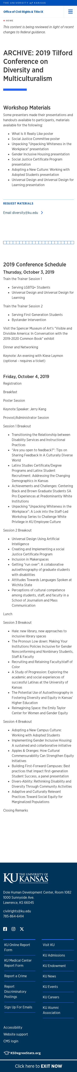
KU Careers (51, 997)
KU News (49, 976)
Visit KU (49, 945)
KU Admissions (54, 955)
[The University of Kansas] (25, 881)
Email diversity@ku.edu (21, 212)
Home (9, 20)
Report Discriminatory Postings (15, 991)
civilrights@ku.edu (17, 911)
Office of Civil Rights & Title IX (23, 12)
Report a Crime (15, 976)
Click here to (38, 1066)
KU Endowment (54, 966)
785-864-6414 (13, 916)
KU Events (50, 986)
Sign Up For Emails (18, 1007)
